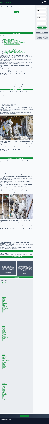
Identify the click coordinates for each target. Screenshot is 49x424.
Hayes (3, 397)
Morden (3, 354)
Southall (3, 386)
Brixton (3, 300)
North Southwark (4, 284)
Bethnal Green (4, 303)
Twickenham (4, 371)
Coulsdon (3, 401)
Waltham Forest (4, 356)
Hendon (3, 340)
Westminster (4, 282)
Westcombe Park (5, 337)
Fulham (3, 309)
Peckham (3, 302)
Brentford (3, 355)
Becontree (4, 393)
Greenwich (4, 325)
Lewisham (4, 331)
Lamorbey (3, 392)
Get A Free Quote (16, 277)
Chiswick (3, 329)
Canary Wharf (4, 314)
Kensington (4, 296)
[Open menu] (42, 2)
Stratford (3, 330)
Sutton (3, 385)
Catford (3, 335)
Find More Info (6, 53)
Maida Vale (4, 297)
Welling (3, 383)
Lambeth (3, 301)
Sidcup (3, 391)
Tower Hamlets (4, 306)
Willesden (3, 324)
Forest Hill (3, 327)
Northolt (3, 388)
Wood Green (4, 334)
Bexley (3, 398)
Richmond (4, 358)
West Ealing (4, 361)
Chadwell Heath (4, 394)
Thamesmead (4, 384)
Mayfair (3, 283)
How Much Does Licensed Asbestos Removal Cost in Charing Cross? (12, 49)
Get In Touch (42, 32)
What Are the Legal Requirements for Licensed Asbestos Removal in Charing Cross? (14, 42)
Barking (3, 367)
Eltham (3, 364)
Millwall (3, 315)
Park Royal (4, 339)
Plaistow (3, 338)
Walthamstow (4, 353)
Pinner (3, 395)
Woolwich (3, 359)
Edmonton (4, 362)
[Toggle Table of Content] (0, 37)
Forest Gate (4, 344)
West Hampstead (5, 308)
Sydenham (4, 336)
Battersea (3, 299)
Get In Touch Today (16, 33)
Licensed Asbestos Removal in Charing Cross (8, 39)
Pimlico (3, 285)
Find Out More (16, 250)
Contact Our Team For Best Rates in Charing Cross (16, 158)
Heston (3, 390)
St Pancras (4, 286)
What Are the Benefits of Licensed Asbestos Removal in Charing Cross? (13, 51)
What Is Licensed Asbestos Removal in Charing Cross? (11, 40)
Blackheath (4, 332)
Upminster (4, 411)
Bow (3, 311)
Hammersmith (4, 313)
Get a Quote (16, 12)
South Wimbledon (5, 343)
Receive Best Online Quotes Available (16, 89)
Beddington (4, 368)
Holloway (3, 304)
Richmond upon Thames (6, 360)
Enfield (3, 382)
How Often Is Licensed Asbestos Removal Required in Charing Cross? (13, 48)
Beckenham (4, 357)
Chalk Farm (4, 295)
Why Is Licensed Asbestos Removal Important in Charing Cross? (12, 41)
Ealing (3, 363)
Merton (3, 342)
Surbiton (3, 387)
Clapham (3, 298)
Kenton (3, 372)
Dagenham (4, 399)
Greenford (3, 373)
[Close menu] (45, 1)
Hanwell (3, 365)
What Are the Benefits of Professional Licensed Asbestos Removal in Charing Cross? (14, 52)
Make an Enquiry (24, 415)
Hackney (3, 307)
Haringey (3, 326)
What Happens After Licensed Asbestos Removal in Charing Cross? (12, 50)
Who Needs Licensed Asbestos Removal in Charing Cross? (11, 43)
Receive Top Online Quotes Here (16, 256)
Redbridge (4, 366)
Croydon (3, 369)
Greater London (4, 341)
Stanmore (3, 389)
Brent (3, 333)
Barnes (3, 328)
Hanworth (3, 396)
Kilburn (3, 305)
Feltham (3, 400)
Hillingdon (3, 402)
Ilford (3, 370)
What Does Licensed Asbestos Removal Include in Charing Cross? (12, 44)
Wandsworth (4, 312)
